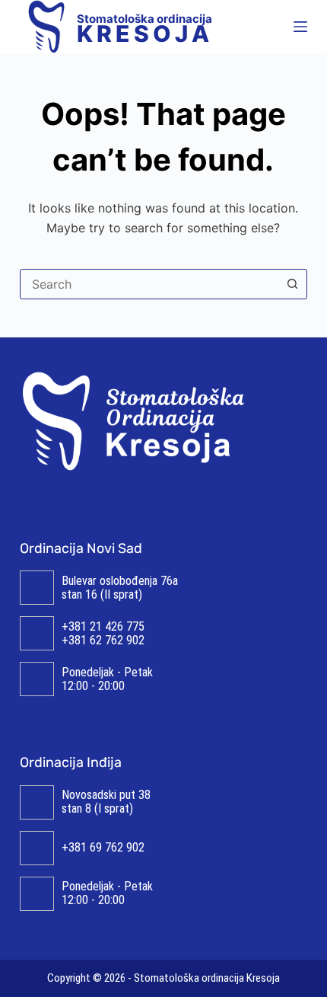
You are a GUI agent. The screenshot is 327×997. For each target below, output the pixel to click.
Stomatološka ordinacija (145, 26)
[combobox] (149, 284)
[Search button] (292, 284)
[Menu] (300, 27)
